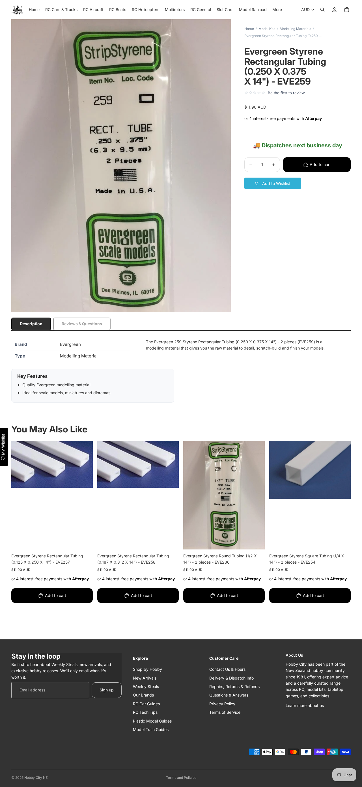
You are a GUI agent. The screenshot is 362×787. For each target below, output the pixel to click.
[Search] (322, 9)
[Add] (84, 541)
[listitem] (277, 9)
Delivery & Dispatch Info (231, 677)
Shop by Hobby (147, 669)
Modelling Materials (295, 29)
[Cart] (347, 9)
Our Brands (143, 695)
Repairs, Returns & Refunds (234, 686)
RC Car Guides (146, 703)
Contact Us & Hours (227, 669)
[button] (272, 183)
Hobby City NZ (36, 777)
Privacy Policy (222, 703)
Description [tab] (31, 323)
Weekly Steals (146, 686)
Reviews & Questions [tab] (82, 323)
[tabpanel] (181, 371)
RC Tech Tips (145, 712)
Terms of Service (224, 712)
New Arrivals (144, 677)
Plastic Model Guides (152, 720)
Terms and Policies (181, 777)
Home (249, 29)
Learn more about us (305, 705)
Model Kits (266, 29)
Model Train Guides (151, 729)
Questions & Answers (228, 695)
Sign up (107, 689)
